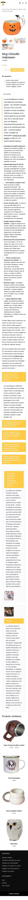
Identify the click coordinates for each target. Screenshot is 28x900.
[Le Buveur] (3, 3)
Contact (4, 883)
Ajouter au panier (17, 70)
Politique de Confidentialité (10, 863)
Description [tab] (7, 94)
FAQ (3, 880)
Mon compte (6, 885)
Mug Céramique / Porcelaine (14, 9)
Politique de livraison (8, 871)
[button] (22, 3)
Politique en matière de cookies (11, 866)
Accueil (4, 9)
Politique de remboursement (10, 868)
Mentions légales (7, 857)
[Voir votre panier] (19, 3)
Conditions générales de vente (11, 860)
